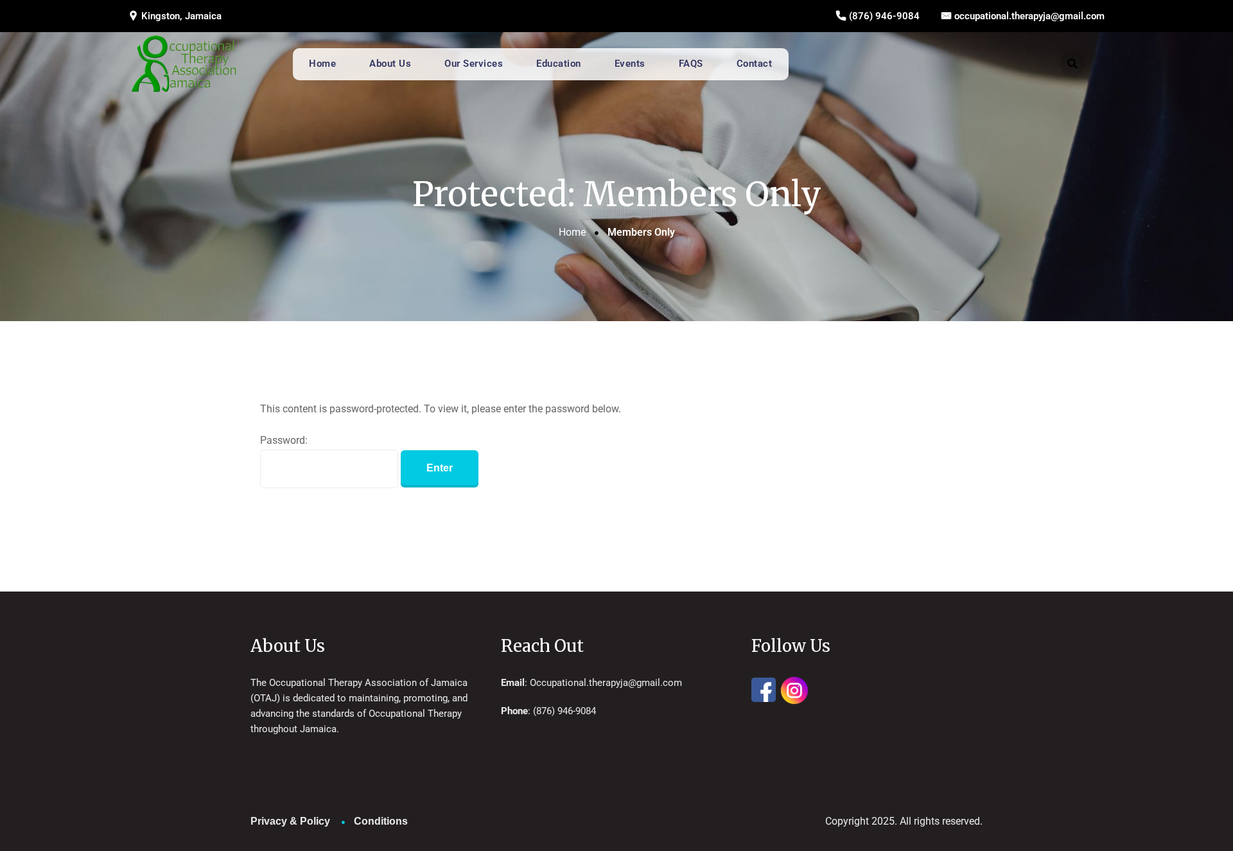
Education (558, 63)
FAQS (691, 63)
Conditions (381, 821)
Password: (284, 440)
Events (630, 63)
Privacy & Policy (290, 821)
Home (322, 63)
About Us (390, 63)
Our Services (473, 63)
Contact (755, 63)
